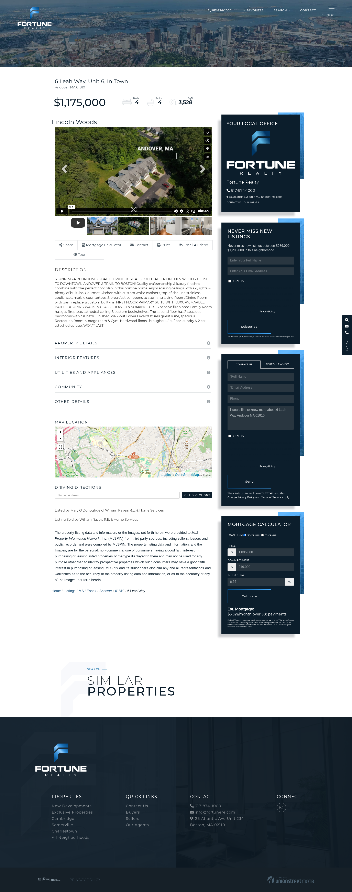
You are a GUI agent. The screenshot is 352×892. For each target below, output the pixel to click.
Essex (91, 591)
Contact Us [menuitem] (137, 806)
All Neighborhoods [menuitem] (70, 837)
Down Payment (238, 560)
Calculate (249, 596)
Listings (70, 591)
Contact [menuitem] (308, 10)
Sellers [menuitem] (132, 818)
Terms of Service (271, 497)
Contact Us (234, 202)
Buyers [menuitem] (133, 812)
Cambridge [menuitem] (63, 818)
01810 (119, 591)
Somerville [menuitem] (62, 825)
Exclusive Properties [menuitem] (72, 812)
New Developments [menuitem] (72, 806)
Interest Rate (237, 575)
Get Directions (197, 495)
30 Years (253, 535)
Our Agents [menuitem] (137, 825)
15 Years (270, 535)
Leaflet (166, 475)
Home (56, 591)
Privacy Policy (267, 311)
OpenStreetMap (187, 475)
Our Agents (251, 202)
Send (249, 481)
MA (81, 591)
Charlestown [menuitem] (64, 831)
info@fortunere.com (215, 812)
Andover (105, 591)
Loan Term (235, 535)
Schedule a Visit (277, 364)
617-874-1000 (221, 10)
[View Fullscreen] (60, 447)
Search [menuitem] (280, 10)
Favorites (254, 10)
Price (231, 545)
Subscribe (249, 327)
